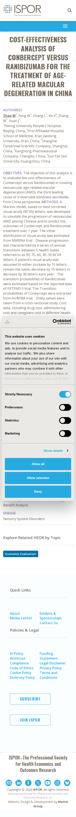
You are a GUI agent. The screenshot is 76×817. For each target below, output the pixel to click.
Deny (38, 491)
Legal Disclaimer (53, 663)
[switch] (65, 407)
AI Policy (16, 653)
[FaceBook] (28, 783)
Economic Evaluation (20, 554)
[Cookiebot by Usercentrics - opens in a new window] (53, 322)
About (15, 613)
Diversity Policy (22, 677)
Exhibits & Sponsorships (51, 616)
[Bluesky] (67, 783)
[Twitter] (38, 783)
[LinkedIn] (18, 783)
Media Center (21, 618)
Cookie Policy (20, 672)
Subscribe (30, 699)
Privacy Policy (51, 668)
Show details (53, 450)
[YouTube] (48, 783)
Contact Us (49, 623)
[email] (9, 783)
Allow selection (38, 478)
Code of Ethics (21, 668)
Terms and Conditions (48, 675)
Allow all (38, 464)
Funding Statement (49, 656)
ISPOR (37, 789)
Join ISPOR (30, 720)
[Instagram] (57, 783)
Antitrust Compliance (19, 660)
